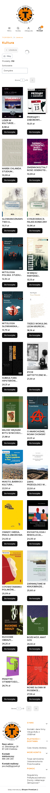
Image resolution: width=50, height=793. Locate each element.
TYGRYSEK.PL (7, 37)
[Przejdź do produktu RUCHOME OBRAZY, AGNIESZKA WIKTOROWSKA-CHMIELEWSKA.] (12, 620)
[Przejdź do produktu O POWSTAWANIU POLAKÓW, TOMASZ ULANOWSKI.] (12, 567)
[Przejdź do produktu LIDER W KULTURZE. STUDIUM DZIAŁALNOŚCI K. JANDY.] (12, 102)
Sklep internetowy (22, 790)
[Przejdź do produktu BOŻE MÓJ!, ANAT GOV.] (37, 620)
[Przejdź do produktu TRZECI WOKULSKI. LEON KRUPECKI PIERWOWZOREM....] (37, 306)
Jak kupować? (33, 783)
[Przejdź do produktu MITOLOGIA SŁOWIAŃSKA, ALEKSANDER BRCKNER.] (12, 306)
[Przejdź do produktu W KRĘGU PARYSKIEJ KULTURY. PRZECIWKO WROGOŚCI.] (37, 254)
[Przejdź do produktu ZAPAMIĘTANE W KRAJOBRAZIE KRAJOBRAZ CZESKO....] (37, 566)
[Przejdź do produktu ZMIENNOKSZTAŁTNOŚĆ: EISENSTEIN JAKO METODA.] (37, 152)
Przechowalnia (33, 764)
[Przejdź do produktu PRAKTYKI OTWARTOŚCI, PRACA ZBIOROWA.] (12, 666)
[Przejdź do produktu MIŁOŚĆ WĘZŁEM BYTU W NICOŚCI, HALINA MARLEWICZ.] (12, 412)
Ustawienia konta (34, 761)
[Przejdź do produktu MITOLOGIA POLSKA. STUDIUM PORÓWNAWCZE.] (12, 253)
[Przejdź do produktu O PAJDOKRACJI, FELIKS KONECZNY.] (37, 202)
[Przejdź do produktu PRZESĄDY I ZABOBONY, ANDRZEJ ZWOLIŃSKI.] (37, 101)
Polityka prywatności (36, 778)
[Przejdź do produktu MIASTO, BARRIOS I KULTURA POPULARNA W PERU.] (12, 464)
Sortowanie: (7, 65)
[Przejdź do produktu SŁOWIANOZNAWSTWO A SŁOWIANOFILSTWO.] (12, 202)
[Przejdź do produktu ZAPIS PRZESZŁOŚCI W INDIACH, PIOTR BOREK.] (37, 464)
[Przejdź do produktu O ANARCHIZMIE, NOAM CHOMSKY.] (37, 412)
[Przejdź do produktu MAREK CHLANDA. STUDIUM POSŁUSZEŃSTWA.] (12, 152)
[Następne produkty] (29, 708)
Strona (17, 80)
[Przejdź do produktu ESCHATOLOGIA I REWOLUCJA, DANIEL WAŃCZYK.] (37, 515)
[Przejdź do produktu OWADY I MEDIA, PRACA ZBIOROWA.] (12, 515)
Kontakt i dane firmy (36, 729)
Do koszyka (9, 132)
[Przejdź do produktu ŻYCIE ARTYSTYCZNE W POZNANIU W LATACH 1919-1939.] (37, 356)
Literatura (19, 37)
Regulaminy (32, 775)
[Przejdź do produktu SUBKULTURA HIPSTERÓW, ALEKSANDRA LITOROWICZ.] (12, 359)
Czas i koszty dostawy (37, 748)
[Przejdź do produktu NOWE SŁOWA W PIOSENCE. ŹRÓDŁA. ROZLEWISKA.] (37, 670)
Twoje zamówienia (35, 759)
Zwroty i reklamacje (36, 780)
